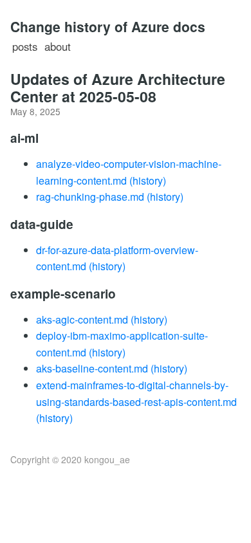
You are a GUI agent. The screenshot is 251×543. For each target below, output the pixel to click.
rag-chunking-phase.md (90, 196)
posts (24, 46)
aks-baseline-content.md (92, 368)
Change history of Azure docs (107, 26)
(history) (147, 180)
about (57, 46)
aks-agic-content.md (82, 319)
